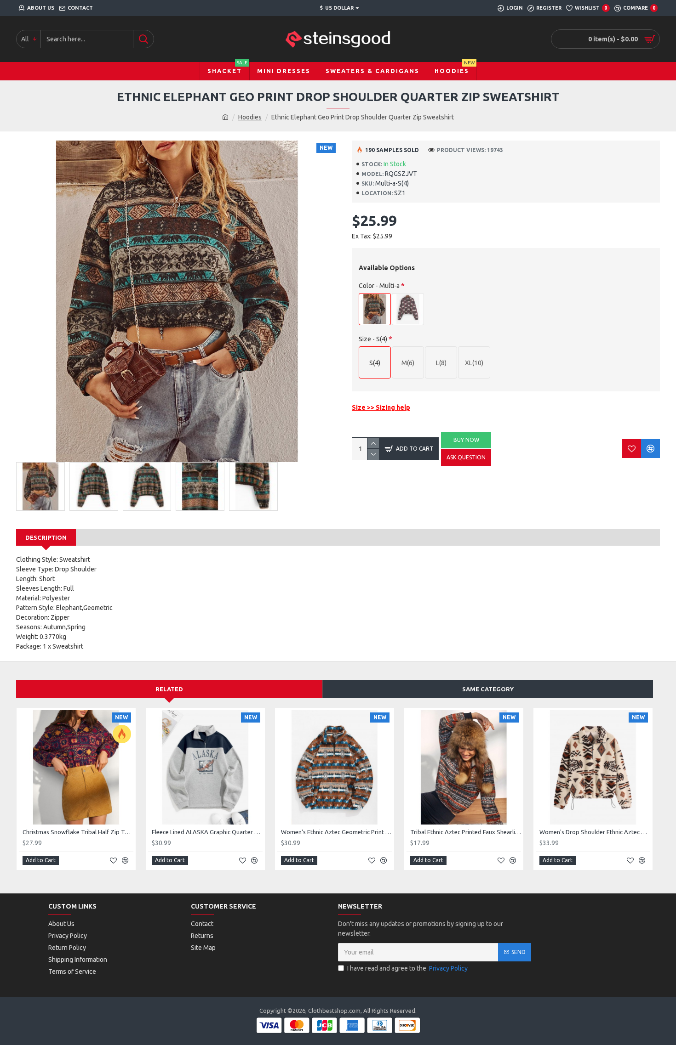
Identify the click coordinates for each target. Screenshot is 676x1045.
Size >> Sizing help (381, 407)
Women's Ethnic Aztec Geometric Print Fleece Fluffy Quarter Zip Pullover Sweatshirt (336, 832)
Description (46, 537)
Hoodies (250, 117)
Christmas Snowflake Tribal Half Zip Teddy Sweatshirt (78, 832)
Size (373, 339)
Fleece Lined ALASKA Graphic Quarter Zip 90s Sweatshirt (207, 832)
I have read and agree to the (407, 968)
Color (379, 285)
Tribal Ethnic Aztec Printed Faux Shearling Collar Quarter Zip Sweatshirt (465, 832)
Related (169, 689)
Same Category (488, 689)
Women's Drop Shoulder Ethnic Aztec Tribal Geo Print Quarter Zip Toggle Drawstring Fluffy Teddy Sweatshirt (594, 832)
